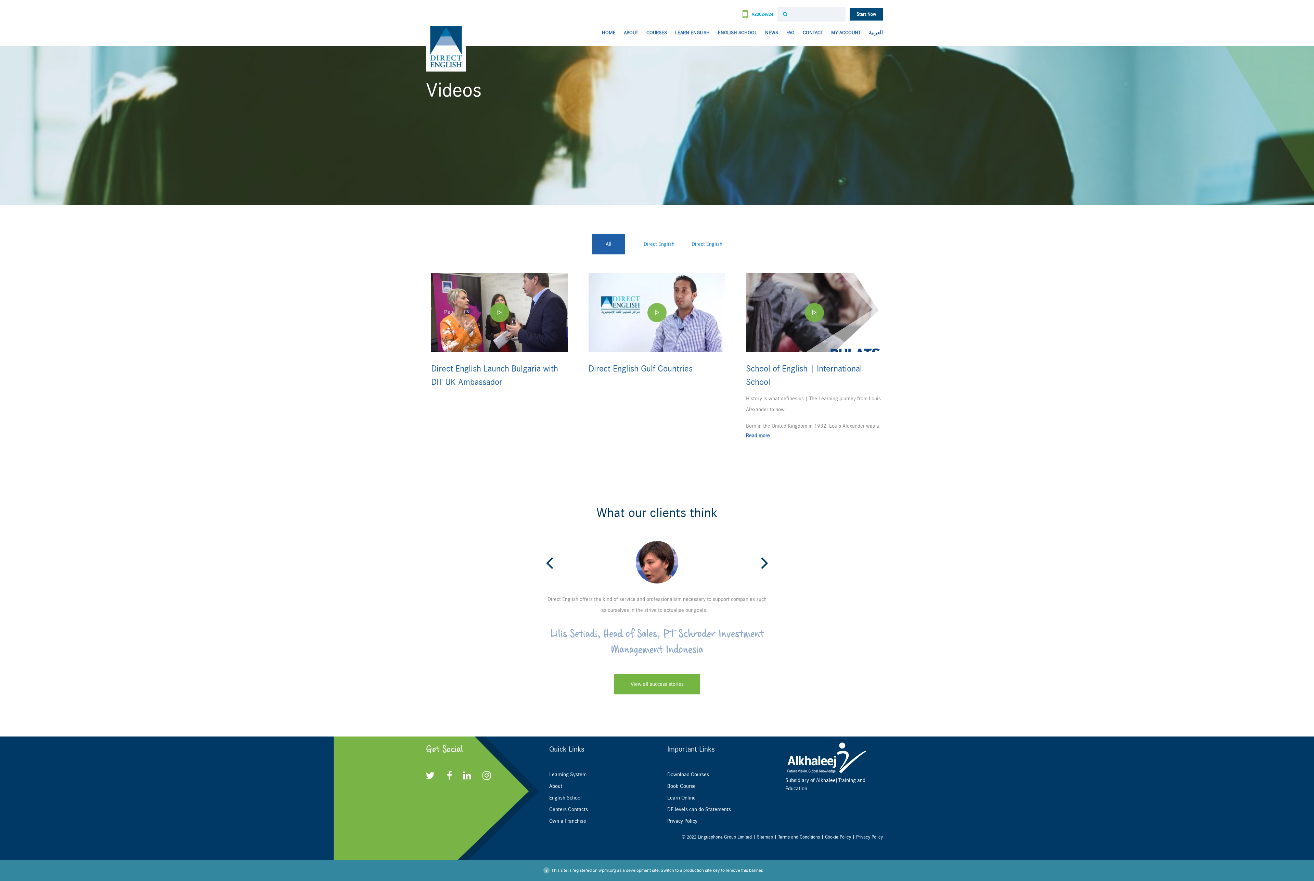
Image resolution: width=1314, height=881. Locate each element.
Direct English (659, 244)
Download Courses (688, 774)
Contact (813, 33)
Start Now (866, 14)
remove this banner (744, 870)
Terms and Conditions (799, 837)
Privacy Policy (682, 821)
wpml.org (607, 870)
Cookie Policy (838, 837)
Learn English (692, 33)
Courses (656, 33)
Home (609, 33)
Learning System (568, 774)
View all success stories (657, 684)
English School (737, 33)
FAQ (790, 33)
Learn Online (681, 798)
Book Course (681, 786)
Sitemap (765, 837)
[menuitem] (874, 33)
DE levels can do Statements (699, 809)
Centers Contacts (568, 809)
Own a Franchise (567, 821)
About (631, 33)
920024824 (761, 14)
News (771, 33)
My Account (846, 33)
